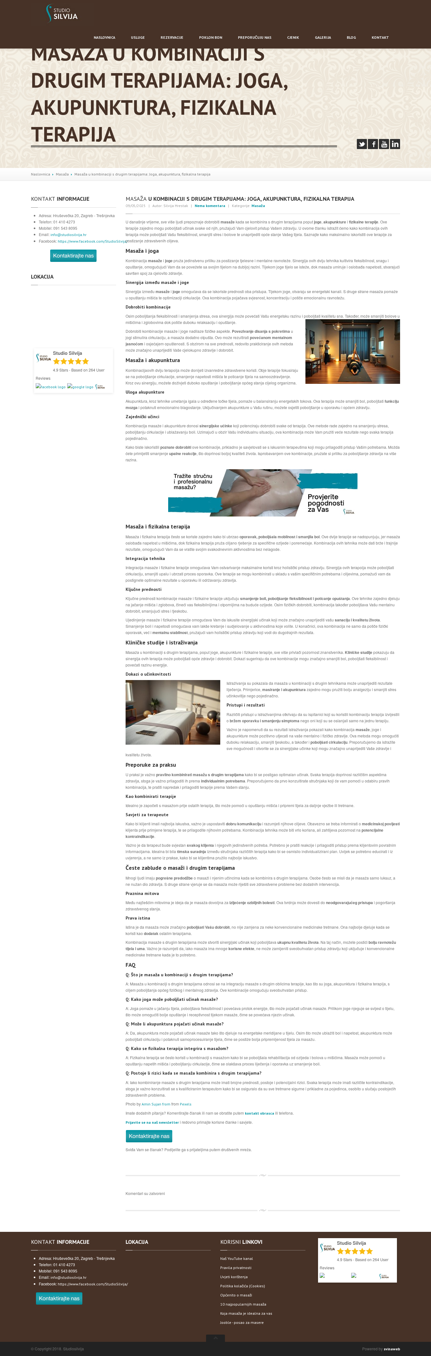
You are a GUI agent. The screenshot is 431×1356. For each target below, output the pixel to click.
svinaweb (392, 1349)
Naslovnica (40, 174)
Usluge (138, 37)
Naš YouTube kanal (236, 1258)
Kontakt (380, 37)
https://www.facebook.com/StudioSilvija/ (93, 241)
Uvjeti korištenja (234, 1276)
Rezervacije (172, 37)
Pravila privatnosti (235, 1267)
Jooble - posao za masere (242, 1322)
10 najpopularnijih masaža (243, 1304)
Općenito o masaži (236, 1295)
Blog (351, 37)
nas (254, 37)
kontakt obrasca (259, 1113)
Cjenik (293, 37)
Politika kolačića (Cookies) (242, 1286)
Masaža (62, 174)
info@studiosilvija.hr (68, 234)
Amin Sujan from (156, 1104)
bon (210, 37)
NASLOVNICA (104, 37)
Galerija (323, 37)
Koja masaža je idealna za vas (246, 1313)
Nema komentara (210, 205)
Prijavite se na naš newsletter (152, 1122)
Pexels (186, 1104)
